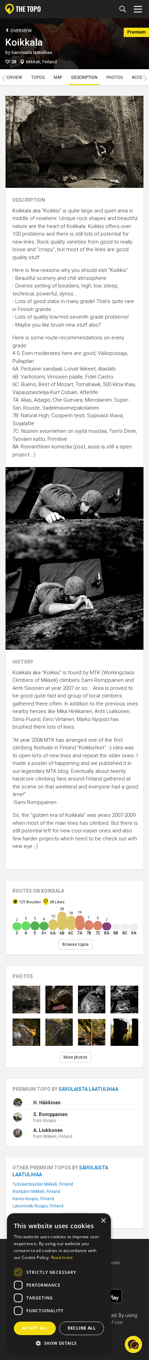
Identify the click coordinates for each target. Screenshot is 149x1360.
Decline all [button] (82, 1328)
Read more (62, 1257)
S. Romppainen (50, 1114)
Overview (20, 30)
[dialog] (59, 1283)
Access (139, 77)
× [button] (103, 1220)
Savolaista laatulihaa (31, 52)
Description (84, 77)
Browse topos (75, 944)
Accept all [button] (35, 1328)
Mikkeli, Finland (41, 62)
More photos (75, 1057)
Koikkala (24, 42)
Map (58, 77)
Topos (38, 77)
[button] (59, 1343)
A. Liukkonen (48, 1130)
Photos (114, 77)
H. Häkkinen (47, 1102)
